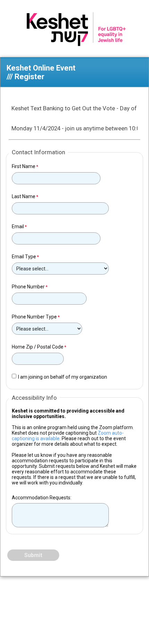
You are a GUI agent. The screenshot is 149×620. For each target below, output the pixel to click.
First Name (23, 166)
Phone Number (28, 286)
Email (18, 226)
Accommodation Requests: (41, 497)
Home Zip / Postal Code (37, 347)
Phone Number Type (34, 317)
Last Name (23, 196)
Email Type (24, 256)
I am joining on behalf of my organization (62, 377)
